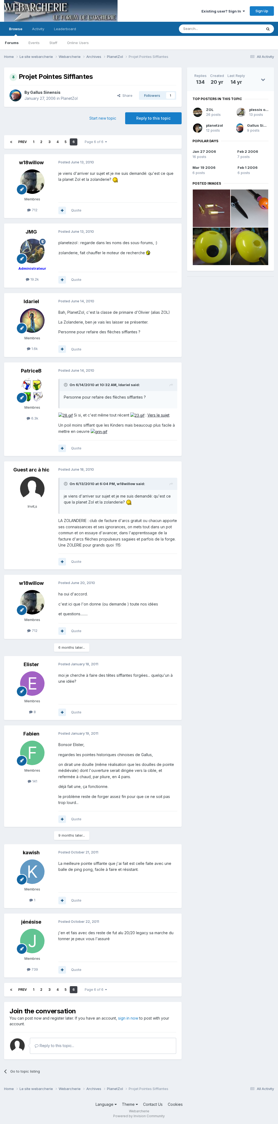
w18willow (31, 162)
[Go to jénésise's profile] (32, 941)
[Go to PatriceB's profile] (32, 390)
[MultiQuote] (62, 210)
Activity (38, 29)
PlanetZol (69, 98)
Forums (12, 43)
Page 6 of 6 (95, 142)
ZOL (210, 109)
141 (34, 781)
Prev (22, 142)
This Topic (246, 29)
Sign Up (261, 11)
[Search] (268, 28)
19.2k (34, 279)
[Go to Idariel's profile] (32, 320)
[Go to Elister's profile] (32, 683)
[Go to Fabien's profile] (32, 753)
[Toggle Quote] (66, 385)
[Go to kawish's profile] (32, 871)
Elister (31, 664)
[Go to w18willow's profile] (32, 181)
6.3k (34, 418)
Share (126, 95)
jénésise (31, 922)
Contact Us (153, 1104)
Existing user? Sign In (222, 11)
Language (105, 1104)
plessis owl (259, 109)
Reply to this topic (153, 118)
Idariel (31, 301)
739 (34, 969)
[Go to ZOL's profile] (197, 112)
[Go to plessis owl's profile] (240, 112)
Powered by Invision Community (139, 1116)
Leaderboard (65, 29)
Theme (129, 1104)
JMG (31, 232)
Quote (76, 210)
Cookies (175, 1104)
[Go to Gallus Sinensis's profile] (15, 95)
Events (34, 43)
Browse (15, 29)
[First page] (11, 141)
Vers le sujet (158, 415)
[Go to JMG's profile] (32, 251)
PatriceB (31, 371)
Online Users (78, 43)
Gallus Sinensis (45, 92)
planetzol (214, 125)
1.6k (34, 348)
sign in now (128, 1018)
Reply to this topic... (56, 1045)
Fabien (31, 734)
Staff (53, 43)
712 (34, 210)
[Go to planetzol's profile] (197, 128)
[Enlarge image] (115, 179)
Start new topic (102, 118)
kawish (31, 852)
